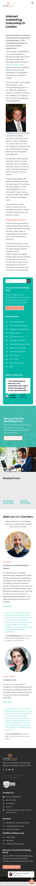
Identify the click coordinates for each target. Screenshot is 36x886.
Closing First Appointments (19, 344)
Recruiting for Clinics (12, 829)
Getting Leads (14, 333)
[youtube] (9, 769)
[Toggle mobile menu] (32, 3)
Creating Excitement (17, 340)
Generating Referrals (17, 351)
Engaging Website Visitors (19, 329)
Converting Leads (16, 337)
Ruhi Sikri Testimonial (25, 502)
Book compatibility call (13, 797)
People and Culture (17, 363)
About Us (9, 807)
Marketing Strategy (16, 322)
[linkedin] (12, 769)
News (11, 366)
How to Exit (13, 359)
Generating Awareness (18, 325)
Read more (7, 606)
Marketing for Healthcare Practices (17, 823)
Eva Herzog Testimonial (8, 502)
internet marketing (13, 65)
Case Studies (10, 837)
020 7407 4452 (11, 800)
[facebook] (3, 769)
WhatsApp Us (10, 803)
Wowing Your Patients (17, 348)
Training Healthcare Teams (15, 826)
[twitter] (6, 769)
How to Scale (14, 355)
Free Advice (10, 841)
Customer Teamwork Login (15, 844)
